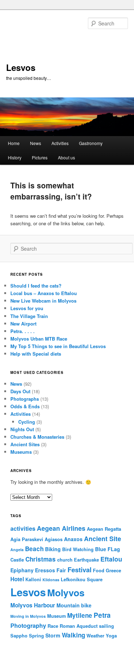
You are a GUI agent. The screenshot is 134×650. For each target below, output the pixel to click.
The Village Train (29, 316)
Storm (52, 635)
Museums (21, 451)
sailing (106, 626)
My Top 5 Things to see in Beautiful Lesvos (58, 346)
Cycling (26, 421)
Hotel (17, 579)
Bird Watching (78, 549)
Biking (53, 549)
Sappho (19, 635)
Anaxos (73, 539)
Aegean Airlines (61, 528)
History (14, 157)
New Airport (23, 323)
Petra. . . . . (22, 331)
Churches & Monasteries (37, 436)
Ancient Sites (25, 444)
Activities (60, 143)
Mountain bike (73, 605)
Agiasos (54, 539)
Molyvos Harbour (32, 605)
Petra (102, 615)
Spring (36, 635)
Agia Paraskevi (26, 539)
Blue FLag (107, 549)
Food (98, 570)
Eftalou (111, 558)
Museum (56, 616)
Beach (34, 548)
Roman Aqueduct (79, 626)
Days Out (20, 391)
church (65, 560)
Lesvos (20, 67)
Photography (28, 625)
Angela (17, 549)
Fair (61, 570)
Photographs (24, 398)
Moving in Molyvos (28, 616)
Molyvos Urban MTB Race (38, 338)
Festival (79, 569)
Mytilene (79, 615)
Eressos (45, 570)
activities (22, 528)
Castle (17, 560)
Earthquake (86, 560)
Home (14, 143)
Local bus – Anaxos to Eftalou (43, 293)
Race (53, 626)
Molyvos (66, 592)
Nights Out (22, 429)
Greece (113, 570)
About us (66, 157)
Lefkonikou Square (82, 579)
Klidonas (51, 579)
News (35, 143)
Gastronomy (91, 143)
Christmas (40, 559)
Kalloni (33, 579)
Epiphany (22, 570)
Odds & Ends (25, 406)
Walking (73, 635)
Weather (95, 635)
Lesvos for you (26, 308)
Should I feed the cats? (35, 285)
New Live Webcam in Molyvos (43, 300)
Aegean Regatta (104, 529)
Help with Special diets (35, 353)
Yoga (111, 635)
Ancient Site (102, 538)
